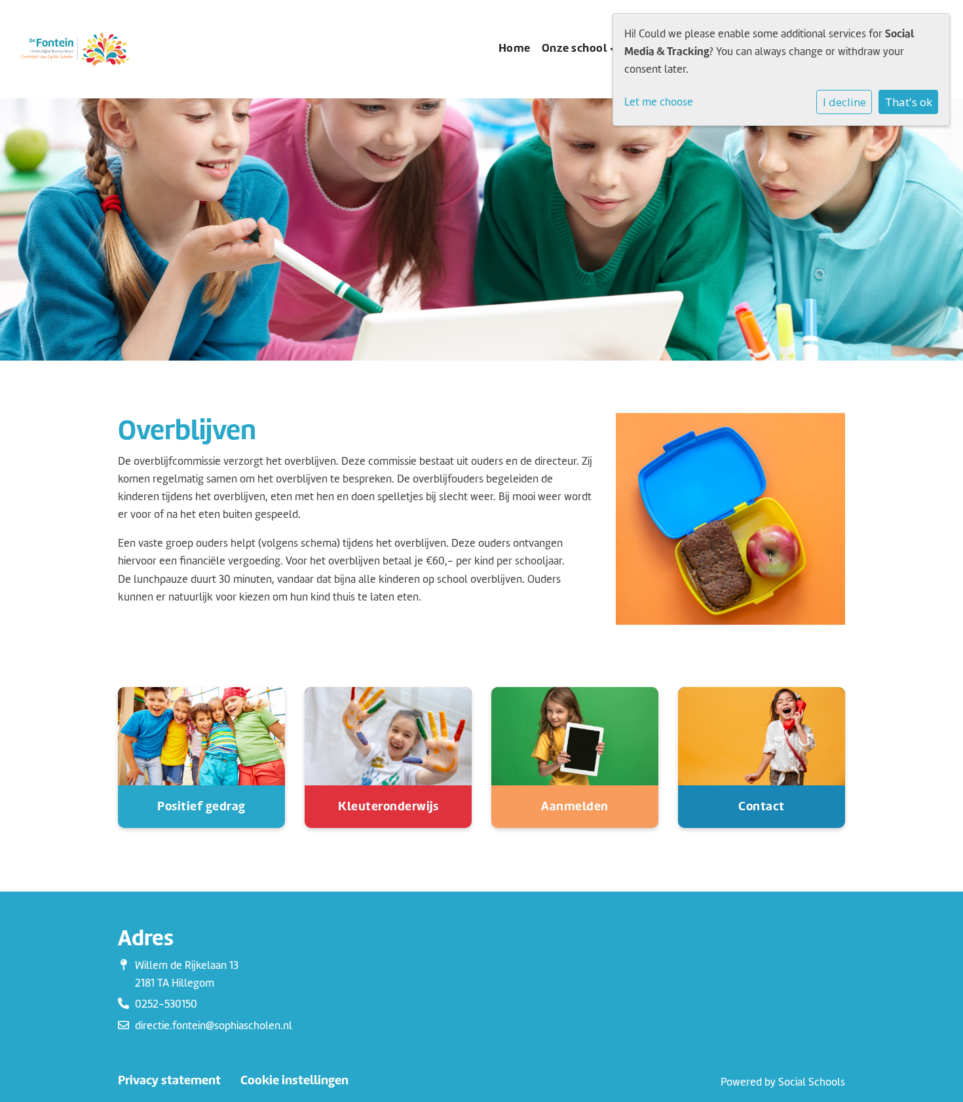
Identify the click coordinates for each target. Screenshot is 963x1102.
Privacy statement (169, 1080)
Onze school (576, 47)
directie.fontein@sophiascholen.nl (213, 1026)
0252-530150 (166, 1004)
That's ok (908, 101)
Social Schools (811, 1082)
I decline (844, 101)
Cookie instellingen (294, 1080)
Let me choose (658, 102)
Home (515, 47)
